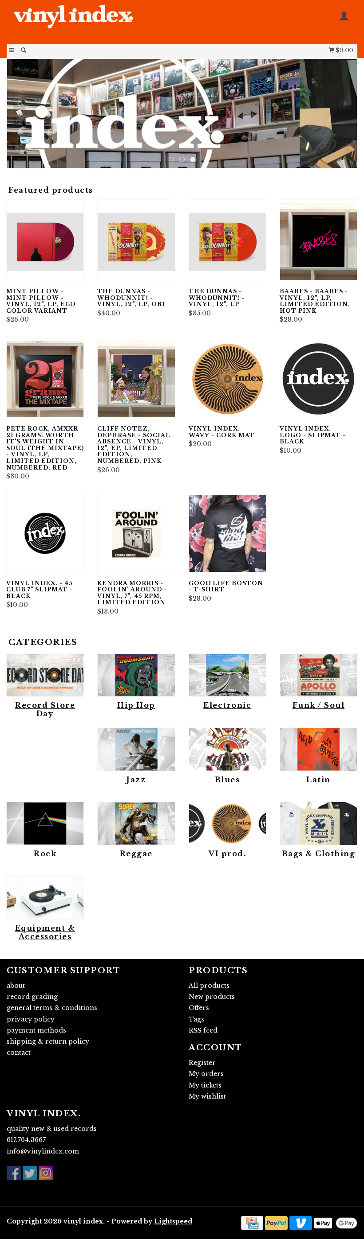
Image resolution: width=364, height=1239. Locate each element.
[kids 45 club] (182, 113)
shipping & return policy (48, 1041)
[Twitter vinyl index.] (30, 1173)
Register (202, 1063)
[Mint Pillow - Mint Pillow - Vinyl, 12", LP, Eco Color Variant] (45, 242)
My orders (206, 1074)
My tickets (205, 1085)
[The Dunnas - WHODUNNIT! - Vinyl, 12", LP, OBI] (136, 242)
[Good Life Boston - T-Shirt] (227, 533)
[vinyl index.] (94, 21)
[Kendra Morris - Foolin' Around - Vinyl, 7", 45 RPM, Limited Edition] (136, 533)
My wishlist (207, 1096)
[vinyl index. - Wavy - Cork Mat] (227, 379)
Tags (196, 1019)
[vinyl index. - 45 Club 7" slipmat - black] (45, 533)
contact (19, 1052)
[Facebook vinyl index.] (14, 1173)
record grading (32, 997)
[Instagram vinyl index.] (46, 1173)
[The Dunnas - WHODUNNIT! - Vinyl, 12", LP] (227, 242)
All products (209, 986)
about (16, 986)
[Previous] (19, 103)
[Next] (345, 103)
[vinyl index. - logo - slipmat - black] (318, 379)
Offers (199, 1008)
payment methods (36, 1030)
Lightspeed (173, 1221)
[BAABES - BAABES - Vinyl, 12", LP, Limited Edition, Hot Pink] (318, 242)
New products (212, 997)
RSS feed (203, 1030)
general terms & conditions (52, 1008)
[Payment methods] (252, 1222)
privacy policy (31, 1019)
